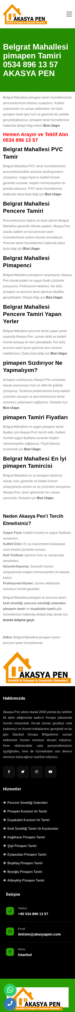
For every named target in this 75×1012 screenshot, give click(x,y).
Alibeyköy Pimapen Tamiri (25, 880)
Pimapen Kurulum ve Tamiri (26, 811)
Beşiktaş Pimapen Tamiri (24, 863)
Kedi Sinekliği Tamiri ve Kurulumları (32, 828)
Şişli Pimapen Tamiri (21, 846)
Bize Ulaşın (51, 125)
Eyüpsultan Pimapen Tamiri (26, 854)
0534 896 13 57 (20, 140)
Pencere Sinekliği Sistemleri (27, 802)
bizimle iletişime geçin (18, 620)
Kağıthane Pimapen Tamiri (25, 837)
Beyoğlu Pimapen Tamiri (24, 871)
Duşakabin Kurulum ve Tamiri (28, 820)
